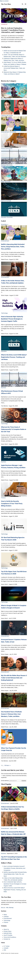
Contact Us (7, 939)
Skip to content (4, 1)
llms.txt (3, 907)
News (5, 914)
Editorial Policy (8, 933)
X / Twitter (7, 946)
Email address (5, 780)
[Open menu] (25, 4)
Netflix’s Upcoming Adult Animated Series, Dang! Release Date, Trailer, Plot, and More (13, 246)
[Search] (22, 4)
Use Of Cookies (8, 935)
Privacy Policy (7, 931)
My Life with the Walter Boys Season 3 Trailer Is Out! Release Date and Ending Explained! (14, 678)
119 (5, 765)
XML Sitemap (9, 907)
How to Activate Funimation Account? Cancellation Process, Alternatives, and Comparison (13, 30)
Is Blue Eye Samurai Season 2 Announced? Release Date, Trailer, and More (14, 68)
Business (3, 853)
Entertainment (5, 803)
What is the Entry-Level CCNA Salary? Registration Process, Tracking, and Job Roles (14, 357)
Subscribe (24, 780)
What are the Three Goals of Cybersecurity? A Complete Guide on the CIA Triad (13, 429)
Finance (6, 922)
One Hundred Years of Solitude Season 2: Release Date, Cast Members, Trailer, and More (11, 714)
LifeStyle (6, 916)
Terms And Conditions (10, 937)
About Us (6, 929)
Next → (8, 765)
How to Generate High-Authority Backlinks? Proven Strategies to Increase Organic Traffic (12, 319)
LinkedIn (6, 948)
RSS (5, 950)
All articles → (4, 224)
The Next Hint (6, 4)
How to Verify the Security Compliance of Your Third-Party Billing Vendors (11, 503)
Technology (4, 24)
